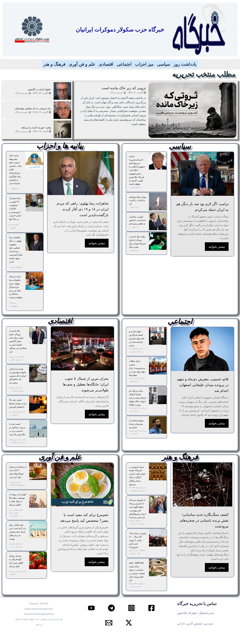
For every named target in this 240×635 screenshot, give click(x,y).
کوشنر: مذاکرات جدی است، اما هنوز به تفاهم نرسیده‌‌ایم (137, 220)
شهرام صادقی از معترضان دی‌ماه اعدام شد (136, 424)
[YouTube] (91, 608)
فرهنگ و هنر (54, 64)
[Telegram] (111, 608)
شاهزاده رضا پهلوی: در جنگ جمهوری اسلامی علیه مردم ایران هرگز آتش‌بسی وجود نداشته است (15, 249)
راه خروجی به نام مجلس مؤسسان (33, 108)
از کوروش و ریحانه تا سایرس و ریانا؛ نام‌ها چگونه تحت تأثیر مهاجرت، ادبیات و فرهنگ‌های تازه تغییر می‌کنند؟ (137, 509)
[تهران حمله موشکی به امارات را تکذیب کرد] (158, 201)
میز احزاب (144, 64)
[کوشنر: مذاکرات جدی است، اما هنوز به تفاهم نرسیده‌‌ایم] (158, 221)
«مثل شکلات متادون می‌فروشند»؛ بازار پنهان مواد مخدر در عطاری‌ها (137, 368)
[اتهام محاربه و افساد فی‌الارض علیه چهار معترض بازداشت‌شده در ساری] (158, 336)
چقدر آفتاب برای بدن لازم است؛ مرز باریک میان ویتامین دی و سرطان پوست (17, 532)
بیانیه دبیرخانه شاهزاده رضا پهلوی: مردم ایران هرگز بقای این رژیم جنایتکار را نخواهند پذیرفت (15, 287)
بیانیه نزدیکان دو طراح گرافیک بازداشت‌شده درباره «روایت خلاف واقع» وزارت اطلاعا (137, 398)
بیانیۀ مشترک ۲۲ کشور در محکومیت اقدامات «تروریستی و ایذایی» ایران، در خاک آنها (15, 208)
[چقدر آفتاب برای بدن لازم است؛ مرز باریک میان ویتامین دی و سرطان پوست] (38, 529)
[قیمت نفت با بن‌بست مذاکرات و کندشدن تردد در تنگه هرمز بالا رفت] (38, 428)
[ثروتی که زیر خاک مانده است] (192, 110)
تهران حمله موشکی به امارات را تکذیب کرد (137, 200)
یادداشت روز (185, 64)
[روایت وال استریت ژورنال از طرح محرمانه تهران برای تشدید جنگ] (158, 241)
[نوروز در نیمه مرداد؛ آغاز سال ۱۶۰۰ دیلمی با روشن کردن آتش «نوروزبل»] (158, 538)
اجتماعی (124, 64)
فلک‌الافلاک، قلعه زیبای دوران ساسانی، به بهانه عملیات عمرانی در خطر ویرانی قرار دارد (137, 571)
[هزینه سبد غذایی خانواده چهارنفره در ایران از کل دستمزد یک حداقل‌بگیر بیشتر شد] (38, 373)
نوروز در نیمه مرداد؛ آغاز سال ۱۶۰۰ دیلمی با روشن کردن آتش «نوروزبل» (137, 540)
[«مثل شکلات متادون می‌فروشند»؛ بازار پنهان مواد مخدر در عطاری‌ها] (158, 365)
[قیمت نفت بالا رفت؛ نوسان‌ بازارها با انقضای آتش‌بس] (38, 404)
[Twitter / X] (128, 622)
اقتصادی (106, 64)
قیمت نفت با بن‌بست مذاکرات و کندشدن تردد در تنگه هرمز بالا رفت (17, 429)
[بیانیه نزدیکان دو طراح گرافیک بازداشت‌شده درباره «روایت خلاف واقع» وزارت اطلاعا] (158, 395)
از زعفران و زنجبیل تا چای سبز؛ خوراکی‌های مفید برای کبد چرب (17, 472)
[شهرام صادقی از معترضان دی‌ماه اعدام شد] (158, 425)
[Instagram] (131, 608)
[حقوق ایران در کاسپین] (62, 91)
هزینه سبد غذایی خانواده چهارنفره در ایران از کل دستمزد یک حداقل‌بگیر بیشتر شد (17, 376)
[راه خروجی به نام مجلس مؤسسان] (62, 110)
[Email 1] (108, 622)
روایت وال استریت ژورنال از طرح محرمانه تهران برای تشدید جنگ (137, 241)
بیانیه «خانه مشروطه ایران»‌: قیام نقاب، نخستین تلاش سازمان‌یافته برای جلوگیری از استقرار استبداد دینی (15, 169)
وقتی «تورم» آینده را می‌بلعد (36, 127)
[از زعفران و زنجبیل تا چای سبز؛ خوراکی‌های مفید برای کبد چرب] (38, 471)
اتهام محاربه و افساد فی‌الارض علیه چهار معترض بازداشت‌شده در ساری (136, 338)
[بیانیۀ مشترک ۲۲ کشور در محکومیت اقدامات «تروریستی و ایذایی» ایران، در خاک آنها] (34, 203)
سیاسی (163, 64)
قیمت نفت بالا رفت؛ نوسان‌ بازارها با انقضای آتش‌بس (17, 403)
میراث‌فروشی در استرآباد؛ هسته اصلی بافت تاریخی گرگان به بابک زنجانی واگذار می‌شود (137, 476)
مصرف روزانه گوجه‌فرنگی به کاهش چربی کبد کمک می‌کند (16, 561)
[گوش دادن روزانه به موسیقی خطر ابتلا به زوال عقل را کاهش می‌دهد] (38, 499)
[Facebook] (151, 608)
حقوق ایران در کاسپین (39, 89)
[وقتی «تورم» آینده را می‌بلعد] (62, 129)
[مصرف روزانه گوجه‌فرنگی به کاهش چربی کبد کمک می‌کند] (38, 560)
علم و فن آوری (82, 64)
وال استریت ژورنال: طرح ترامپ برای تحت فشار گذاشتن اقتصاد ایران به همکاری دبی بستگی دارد (17, 341)
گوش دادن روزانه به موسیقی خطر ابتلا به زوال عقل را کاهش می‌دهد (17, 499)
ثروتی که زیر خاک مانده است (124, 88)
